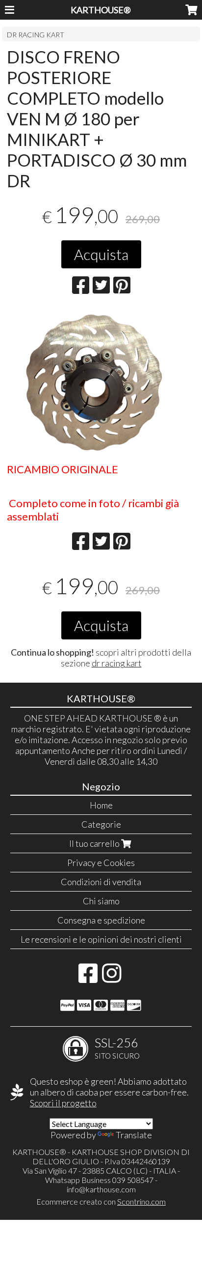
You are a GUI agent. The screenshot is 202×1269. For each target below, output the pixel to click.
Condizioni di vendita (101, 881)
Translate (134, 1134)
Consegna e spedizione (101, 920)
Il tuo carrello (95, 843)
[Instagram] (111, 978)
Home (101, 805)
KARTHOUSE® (101, 9)
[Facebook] (88, 978)
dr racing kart (117, 663)
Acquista (101, 254)
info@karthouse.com (101, 1189)
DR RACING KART (35, 34)
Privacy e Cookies (101, 862)
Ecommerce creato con (101, 1201)
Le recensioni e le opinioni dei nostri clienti (101, 939)
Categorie (101, 824)
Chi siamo (101, 900)
